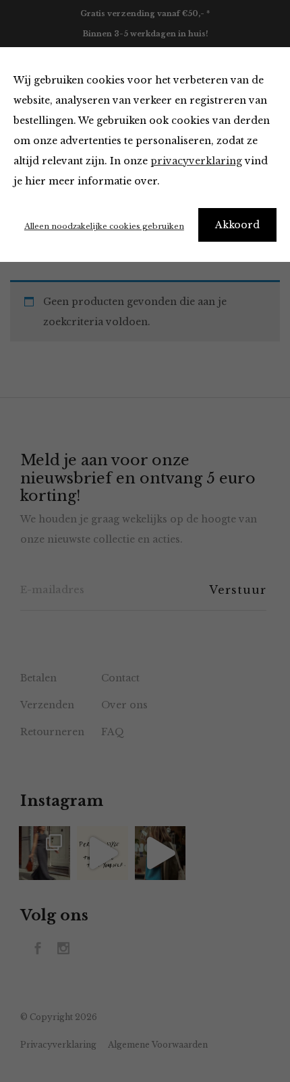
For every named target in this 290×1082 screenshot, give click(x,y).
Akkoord (237, 225)
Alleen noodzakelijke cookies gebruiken (104, 226)
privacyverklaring (196, 161)
